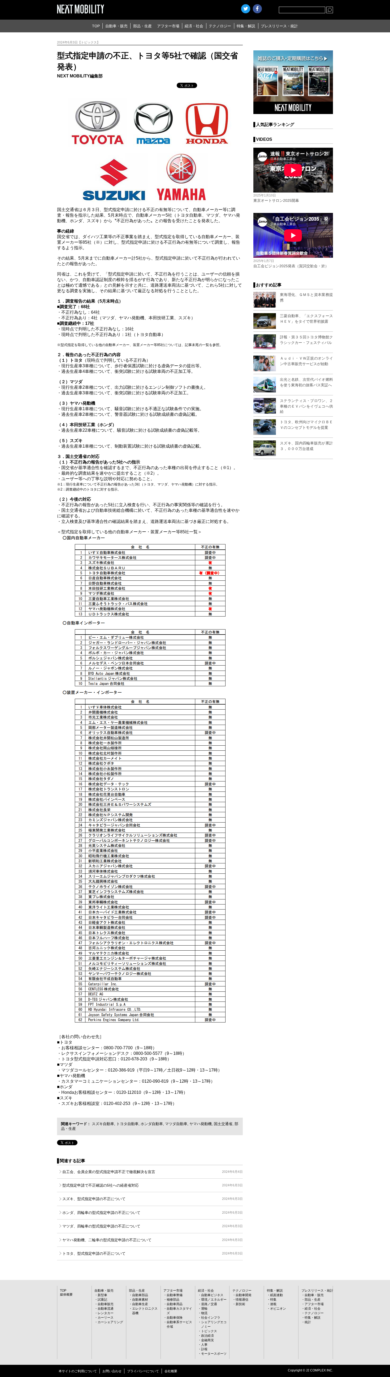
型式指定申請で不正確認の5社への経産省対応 (152, 1185)
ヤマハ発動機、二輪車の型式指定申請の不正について (152, 1240)
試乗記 (102, 1299)
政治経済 (207, 1335)
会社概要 (170, 1371)
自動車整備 (175, 1295)
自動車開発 (244, 1295)
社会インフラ (210, 1317)
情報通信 (242, 1299)
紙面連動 (276, 1295)
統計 (308, 1322)
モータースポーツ (214, 1354)
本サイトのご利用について (78, 1371)
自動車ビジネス (212, 1295)
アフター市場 (168, 26)
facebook (257, 8)
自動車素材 (140, 1299)
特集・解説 (246, 26)
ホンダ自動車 (152, 1124)
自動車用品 (175, 1304)
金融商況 (207, 1340)
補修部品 (173, 1299)
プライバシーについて (143, 1371)
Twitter (245, 8)
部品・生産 (142, 26)
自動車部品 (140, 1295)
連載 (273, 1304)
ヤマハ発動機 (200, 1124)
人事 (204, 1345)
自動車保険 (175, 1317)
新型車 (102, 1295)
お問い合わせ (112, 1371)
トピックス (209, 1331)
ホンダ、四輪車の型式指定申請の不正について (152, 1212)
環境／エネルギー (214, 1299)
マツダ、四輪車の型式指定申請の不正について (152, 1226)
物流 (204, 1313)
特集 (273, 1299)
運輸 (204, 1308)
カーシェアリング (110, 1322)
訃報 (204, 1349)
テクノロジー (220, 26)
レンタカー (106, 1313)
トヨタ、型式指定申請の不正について (152, 1253)
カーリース (106, 1317)
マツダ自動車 (176, 1124)
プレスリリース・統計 (279, 26)
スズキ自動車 (103, 1124)
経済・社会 (194, 26)
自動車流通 (106, 1308)
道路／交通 (209, 1304)
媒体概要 (66, 1294)
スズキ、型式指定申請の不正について (152, 1199)
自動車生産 (140, 1304)
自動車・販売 (116, 26)
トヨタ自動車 (127, 1124)
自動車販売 (106, 1304)
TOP (96, 26)
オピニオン (278, 1308)
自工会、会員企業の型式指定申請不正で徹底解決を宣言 (152, 1172)
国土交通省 (223, 1124)
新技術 (240, 1304)
